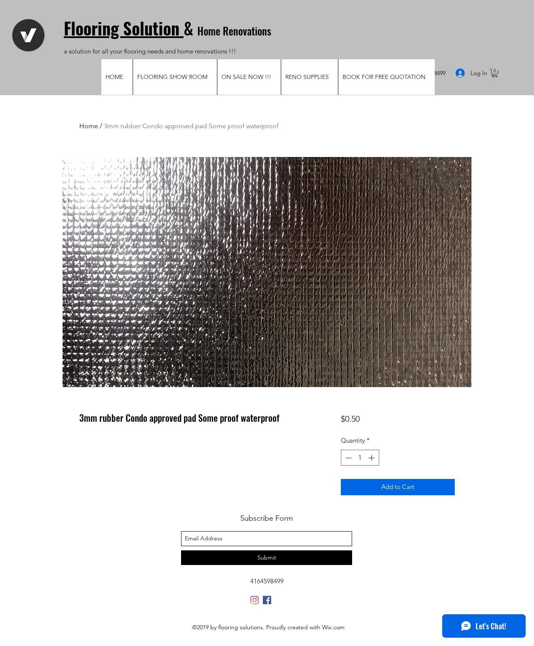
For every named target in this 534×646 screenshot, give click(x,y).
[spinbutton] (360, 458)
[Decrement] (347, 458)
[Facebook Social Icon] (267, 600)
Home (88, 126)
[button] (495, 73)
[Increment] (372, 458)
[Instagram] (254, 600)
